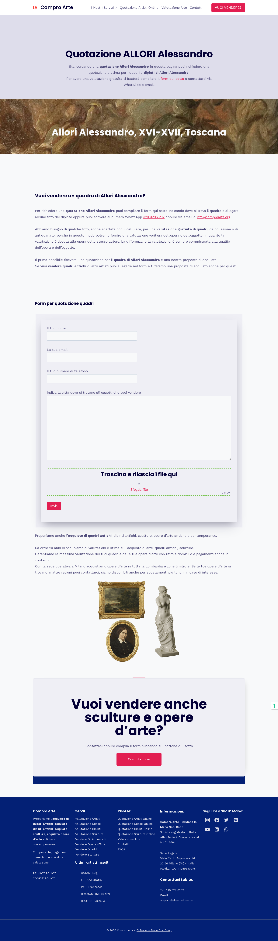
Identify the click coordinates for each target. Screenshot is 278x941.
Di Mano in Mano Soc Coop (154, 930)
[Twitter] (226, 820)
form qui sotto (172, 79)
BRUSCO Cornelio (93, 901)
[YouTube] (207, 829)
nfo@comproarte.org (213, 217)
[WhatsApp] (226, 829)
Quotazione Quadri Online (135, 824)
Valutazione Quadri (88, 824)
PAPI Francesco (92, 887)
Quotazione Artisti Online (139, 7)
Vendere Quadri (86, 849)
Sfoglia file (139, 489)
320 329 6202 (175, 890)
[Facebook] (217, 820)
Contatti (196, 7)
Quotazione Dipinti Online (135, 829)
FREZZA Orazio (91, 880)
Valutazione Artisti (87, 818)
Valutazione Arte (174, 7)
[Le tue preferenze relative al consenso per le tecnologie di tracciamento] (274, 705)
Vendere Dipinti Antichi (90, 839)
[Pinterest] (236, 820)
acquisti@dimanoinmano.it (178, 900)
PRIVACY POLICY (44, 873)
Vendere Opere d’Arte (90, 844)
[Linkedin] (217, 829)
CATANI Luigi (89, 873)
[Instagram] (207, 820)
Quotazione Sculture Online (136, 834)
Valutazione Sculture (89, 834)
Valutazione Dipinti (88, 829)
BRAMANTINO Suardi (95, 894)
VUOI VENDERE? (228, 7)
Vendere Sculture (87, 854)
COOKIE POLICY (44, 878)
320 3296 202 (154, 217)
